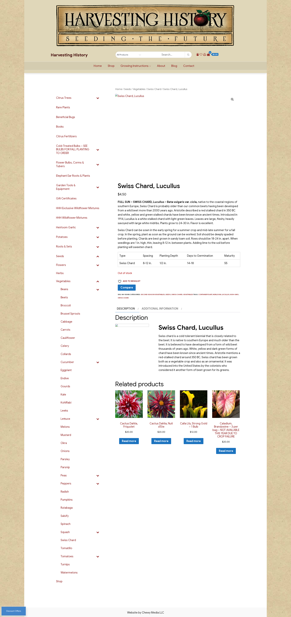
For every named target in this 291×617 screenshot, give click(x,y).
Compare (126, 287)
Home (98, 66)
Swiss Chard (154, 89)
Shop (111, 66)
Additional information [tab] (160, 308)
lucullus (225, 294)
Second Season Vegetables (153, 294)
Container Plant (205, 294)
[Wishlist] (201, 54)
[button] (232, 99)
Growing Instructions (134, 66)
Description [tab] (126, 308)
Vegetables (139, 89)
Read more (129, 441)
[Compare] (204, 54)
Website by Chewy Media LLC (145, 612)
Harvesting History (69, 55)
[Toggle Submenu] (97, 98)
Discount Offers (13, 611)
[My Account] (197, 54)
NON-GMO (234, 294)
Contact (188, 66)
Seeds (127, 89)
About (161, 66)
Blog (174, 66)
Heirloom (217, 294)
